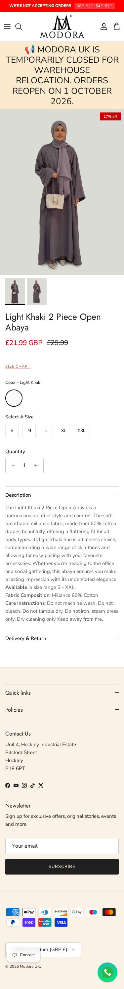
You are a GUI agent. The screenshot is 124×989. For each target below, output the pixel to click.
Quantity (15, 451)
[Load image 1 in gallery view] (62, 192)
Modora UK (30, 966)
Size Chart (17, 366)
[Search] (22, 26)
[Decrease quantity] (11, 465)
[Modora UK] (62, 26)
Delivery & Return (25, 638)
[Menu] (7, 26)
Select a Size (19, 417)
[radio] (13, 398)
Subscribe (62, 867)
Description (18, 495)
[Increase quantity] (37, 465)
